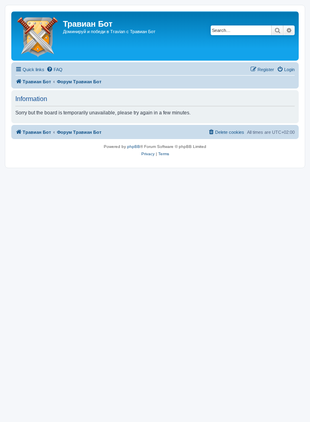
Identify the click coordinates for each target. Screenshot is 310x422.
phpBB (133, 146)
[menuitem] (54, 69)
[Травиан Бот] (38, 36)
